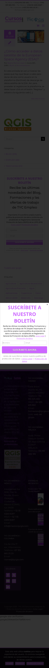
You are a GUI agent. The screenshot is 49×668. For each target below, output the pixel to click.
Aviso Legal (40, 336)
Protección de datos (25, 338)
